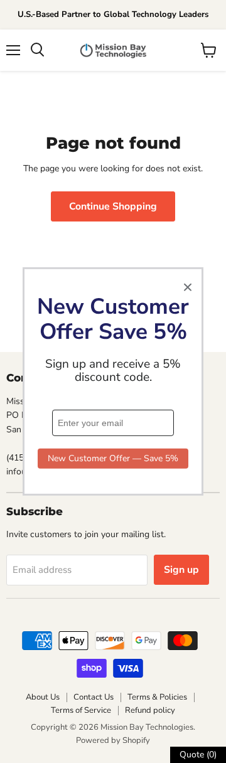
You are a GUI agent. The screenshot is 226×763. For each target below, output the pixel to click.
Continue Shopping (113, 206)
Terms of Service (81, 710)
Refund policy (150, 710)
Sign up (181, 570)
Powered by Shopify (113, 740)
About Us (43, 697)
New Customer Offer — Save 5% (113, 458)
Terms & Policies (157, 697)
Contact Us (93, 697)
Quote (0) (198, 754)
